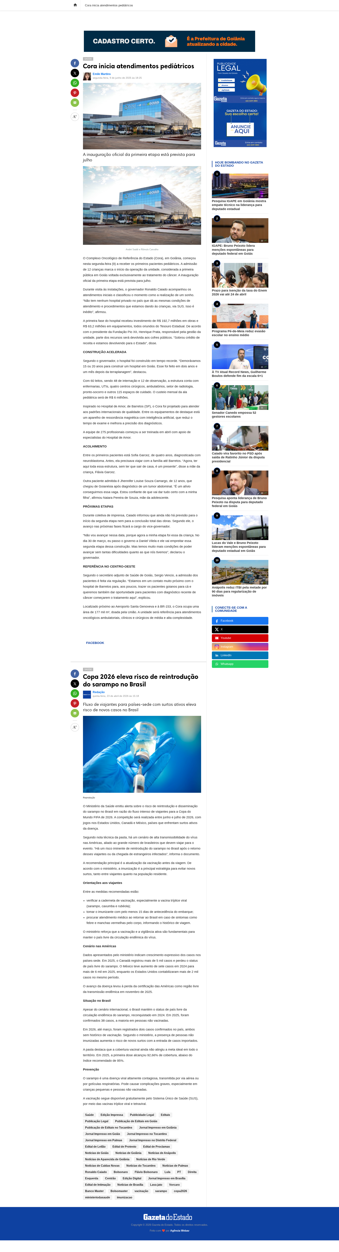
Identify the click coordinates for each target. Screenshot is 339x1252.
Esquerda (91, 1178)
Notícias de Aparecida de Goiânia (107, 1159)
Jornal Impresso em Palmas (103, 1140)
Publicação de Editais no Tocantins (108, 1127)
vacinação (141, 1191)
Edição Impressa (112, 1114)
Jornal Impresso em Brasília (166, 1178)
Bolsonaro (121, 1172)
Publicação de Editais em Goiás (136, 1121)
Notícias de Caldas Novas (102, 1165)
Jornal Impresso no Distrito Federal (152, 1140)
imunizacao (124, 1197)
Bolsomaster (119, 1191)
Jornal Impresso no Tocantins (147, 1133)
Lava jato (156, 1184)
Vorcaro (174, 1184)
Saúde (88, 59)
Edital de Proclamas (156, 1146)
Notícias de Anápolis (162, 1152)
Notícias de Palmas (175, 1165)
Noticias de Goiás (97, 1152)
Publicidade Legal (142, 1114)
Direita (192, 1172)
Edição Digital (132, 1178)
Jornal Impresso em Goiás (102, 1133)
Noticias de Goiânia (128, 1152)
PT (179, 1172)
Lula (167, 1172)
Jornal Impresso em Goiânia (158, 1127)
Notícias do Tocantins (141, 1165)
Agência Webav (179, 1230)
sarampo (161, 1191)
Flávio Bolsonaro (146, 1172)
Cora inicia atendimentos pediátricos (138, 66)
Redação (99, 692)
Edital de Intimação (98, 1184)
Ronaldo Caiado (96, 1172)
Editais (165, 1114)
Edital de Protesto (124, 1146)
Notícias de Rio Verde (150, 1159)
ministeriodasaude (97, 1197)
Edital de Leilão (95, 1146)
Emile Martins (102, 73)
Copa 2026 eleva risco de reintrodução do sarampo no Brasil (140, 680)
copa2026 (180, 1191)
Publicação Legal (96, 1121)
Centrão (110, 1178)
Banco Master (94, 1191)
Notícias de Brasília (130, 1184)
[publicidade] (169, 41)
